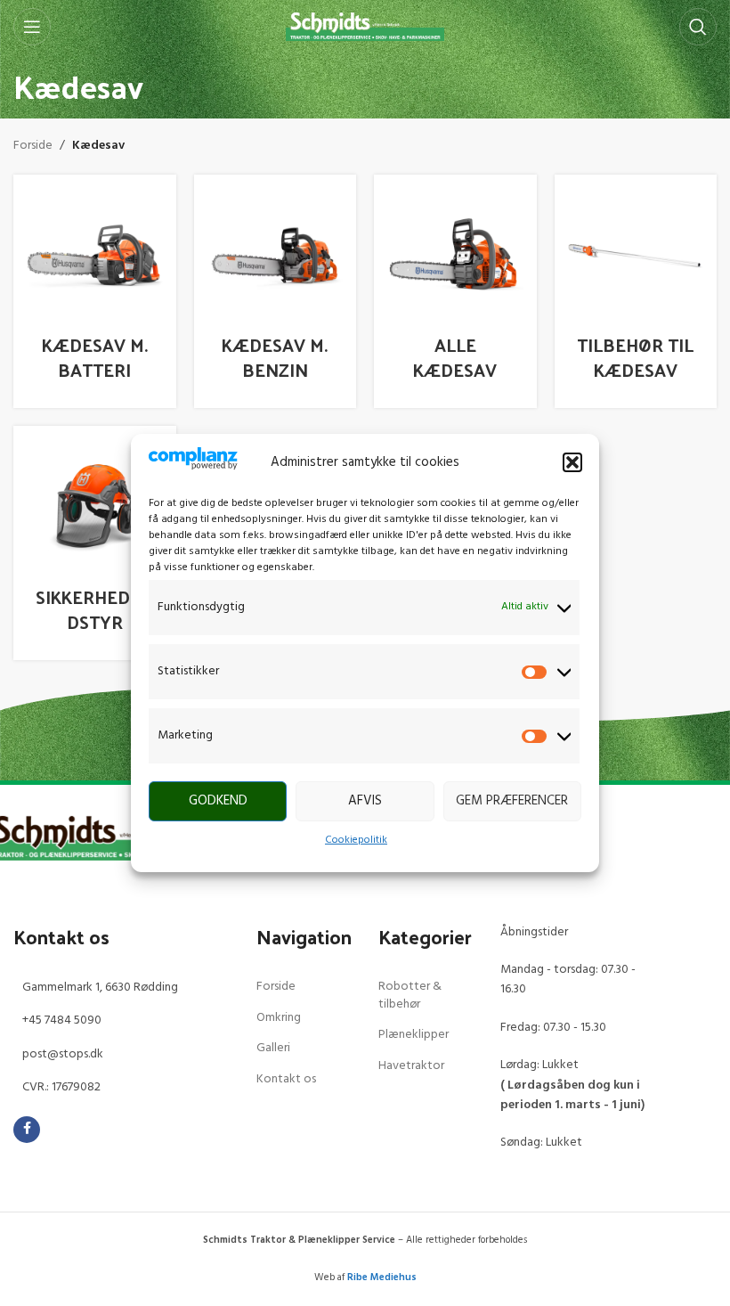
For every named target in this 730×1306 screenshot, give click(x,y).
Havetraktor (411, 1066)
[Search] (698, 27)
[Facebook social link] (26, 1129)
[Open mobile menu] (32, 27)
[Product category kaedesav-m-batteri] (95, 292)
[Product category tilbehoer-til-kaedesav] (636, 292)
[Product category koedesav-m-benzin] (275, 292)
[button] (572, 462)
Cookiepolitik (356, 840)
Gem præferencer (512, 801)
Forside (33, 146)
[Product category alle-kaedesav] (455, 292)
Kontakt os (286, 1079)
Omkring (278, 1018)
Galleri (273, 1048)
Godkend (218, 801)
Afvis (365, 801)
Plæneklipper (413, 1034)
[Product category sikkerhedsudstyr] (95, 543)
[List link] (121, 988)
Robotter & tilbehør (410, 995)
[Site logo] (365, 27)
